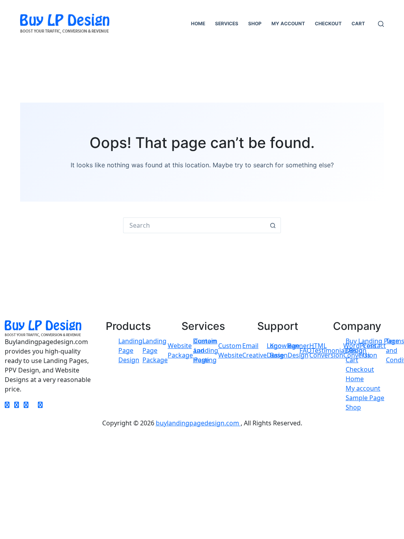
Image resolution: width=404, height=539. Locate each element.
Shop (255, 23)
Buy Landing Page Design (372, 346)
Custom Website (230, 350)
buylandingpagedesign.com (198, 423)
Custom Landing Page (206, 350)
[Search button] (273, 225)
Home (198, 23)
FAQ (305, 350)
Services (226, 23)
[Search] (381, 24)
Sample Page (365, 397)
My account (288, 23)
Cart (358, 23)
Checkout (328, 23)
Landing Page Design (130, 350)
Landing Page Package (155, 350)
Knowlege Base (284, 350)
